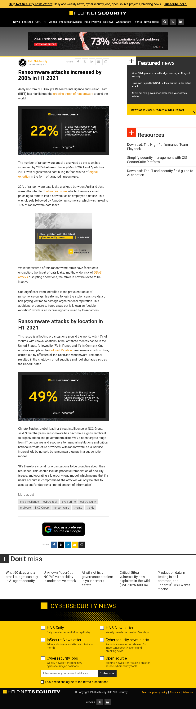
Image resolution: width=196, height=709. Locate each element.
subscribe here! (175, 4)
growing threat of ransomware (73, 94)
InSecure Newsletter (64, 640)
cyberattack (50, 501)
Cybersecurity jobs (62, 658)
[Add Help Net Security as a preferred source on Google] (105, 61)
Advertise (187, 692)
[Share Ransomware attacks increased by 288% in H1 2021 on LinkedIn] (92, 61)
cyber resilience (29, 501)
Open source (116, 658)
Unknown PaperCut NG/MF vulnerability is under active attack (60, 576)
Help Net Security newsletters (30, 4)
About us (175, 692)
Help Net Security (37, 61)
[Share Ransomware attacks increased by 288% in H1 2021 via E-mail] (99, 61)
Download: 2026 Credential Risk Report (157, 110)
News (16, 21)
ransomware (61, 507)
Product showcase (70, 21)
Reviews (108, 21)
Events (138, 21)
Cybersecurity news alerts (127, 640)
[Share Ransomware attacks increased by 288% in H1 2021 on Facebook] (78, 61)
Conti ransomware (55, 191)
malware (25, 507)
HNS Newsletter (120, 627)
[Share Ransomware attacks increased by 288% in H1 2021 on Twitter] (85, 61)
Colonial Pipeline (60, 350)
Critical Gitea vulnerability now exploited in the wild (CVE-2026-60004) (135, 578)
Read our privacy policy (154, 692)
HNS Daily (55, 627)
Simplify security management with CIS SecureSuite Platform (157, 160)
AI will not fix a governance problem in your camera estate (97, 578)
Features (27, 21)
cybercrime (69, 501)
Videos (53, 21)
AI (45, 21)
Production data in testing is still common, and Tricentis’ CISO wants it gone (174, 580)
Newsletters (151, 21)
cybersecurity (88, 501)
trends (90, 507)
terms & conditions (95, 682)
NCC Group (42, 507)
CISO (38, 21)
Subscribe (107, 673)
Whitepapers (123, 21)
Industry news (92, 21)
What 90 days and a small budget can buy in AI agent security (22, 576)
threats (78, 507)
